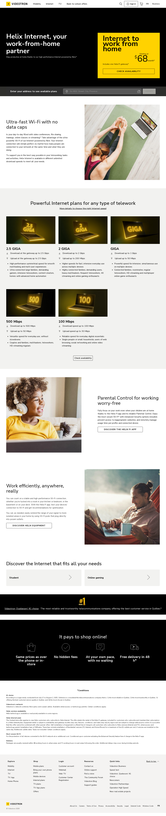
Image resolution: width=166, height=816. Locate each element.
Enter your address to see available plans (33, 91)
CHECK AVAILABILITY (129, 71)
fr (158, 806)
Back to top (151, 761)
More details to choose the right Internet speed (83, 208)
